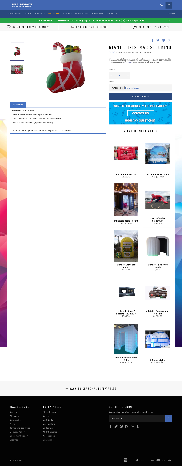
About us (14, 416)
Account (171, 14)
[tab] (18, 104)
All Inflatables (81, 14)
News (12, 424)
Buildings (67, 14)
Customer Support (19, 436)
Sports (28, 14)
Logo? (111, 81)
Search (13, 412)
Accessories (97, 14)
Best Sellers (53, 14)
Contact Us (112, 14)
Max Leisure (21, 460)
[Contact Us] (140, 113)
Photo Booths (15, 14)
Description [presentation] (18, 105)
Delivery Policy (17, 432)
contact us (128, 62)
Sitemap (14, 440)
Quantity (112, 69)
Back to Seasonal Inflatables (92, 389)
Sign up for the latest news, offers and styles (131, 412)
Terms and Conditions (21, 428)
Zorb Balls (40, 14)
